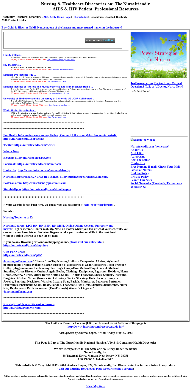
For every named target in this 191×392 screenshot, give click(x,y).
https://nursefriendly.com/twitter (34, 145)
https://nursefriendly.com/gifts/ (22, 255)
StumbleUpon (12, 189)
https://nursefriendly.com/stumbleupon (46, 189)
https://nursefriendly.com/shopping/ (25, 245)
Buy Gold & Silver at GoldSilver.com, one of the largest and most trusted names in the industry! (61, 27)
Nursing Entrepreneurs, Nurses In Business (30, 176)
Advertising (138, 156)
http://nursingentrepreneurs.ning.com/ (84, 176)
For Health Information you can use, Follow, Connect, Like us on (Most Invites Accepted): (60, 135)
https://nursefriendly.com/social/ (23, 138)
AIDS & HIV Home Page (57, 17)
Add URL (137, 153)
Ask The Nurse (140, 159)
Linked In (9, 170)
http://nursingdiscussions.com (21, 307)
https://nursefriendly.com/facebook (39, 164)
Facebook (9, 164)
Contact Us (138, 163)
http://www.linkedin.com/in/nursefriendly (44, 170)
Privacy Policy (140, 176)
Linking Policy (140, 173)
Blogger (8, 157)
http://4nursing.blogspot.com (33, 157)
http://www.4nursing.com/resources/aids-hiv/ (96, 326)
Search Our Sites (141, 180)
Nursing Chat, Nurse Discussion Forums (28, 304)
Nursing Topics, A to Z (17, 217)
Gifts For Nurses (13, 251)
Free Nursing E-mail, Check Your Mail (155, 166)
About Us (137, 149)
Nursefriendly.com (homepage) (150, 146)
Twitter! (8, 145)
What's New (11, 151)
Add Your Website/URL (99, 204)
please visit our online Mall (86, 242)
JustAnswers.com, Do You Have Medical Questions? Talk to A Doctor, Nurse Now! (157, 85)
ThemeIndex (80, 17)
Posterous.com (12, 183)
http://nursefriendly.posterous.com (44, 183)
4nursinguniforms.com (17, 261)
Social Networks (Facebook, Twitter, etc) (156, 183)
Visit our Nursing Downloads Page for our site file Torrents (95, 368)
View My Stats (95, 386)
